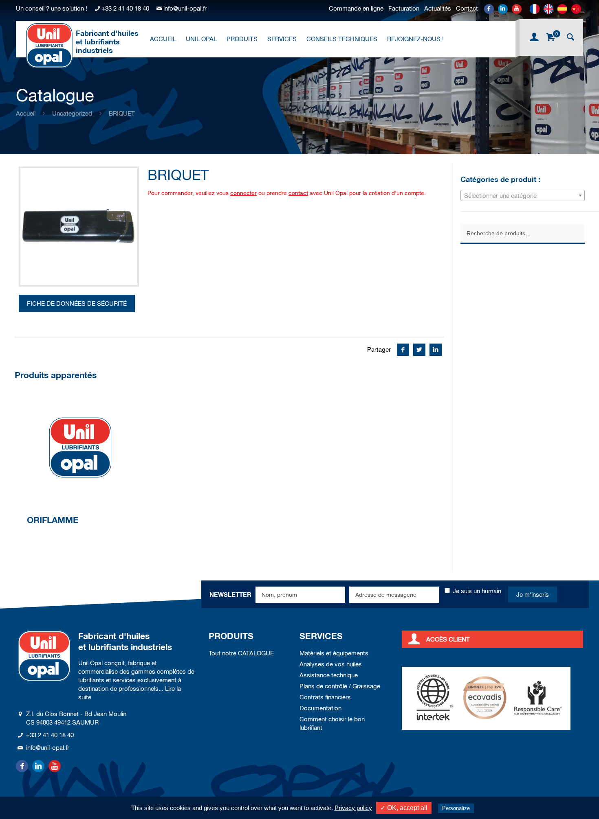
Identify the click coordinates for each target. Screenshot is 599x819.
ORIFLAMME (53, 520)
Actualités (437, 8)
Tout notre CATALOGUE (241, 653)
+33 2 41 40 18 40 (125, 8)
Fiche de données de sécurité (77, 303)
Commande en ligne (356, 8)
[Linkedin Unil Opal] (503, 9)
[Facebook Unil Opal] (489, 9)
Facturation (403, 8)
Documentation (320, 708)
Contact (467, 8)
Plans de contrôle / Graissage (340, 686)
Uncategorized (72, 113)
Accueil (25, 113)
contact (298, 193)
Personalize (456, 808)
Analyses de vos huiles (331, 664)
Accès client (448, 639)
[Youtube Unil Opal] (517, 9)
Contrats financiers (325, 697)
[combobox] (522, 195)
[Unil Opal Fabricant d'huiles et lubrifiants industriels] (49, 45)
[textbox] (522, 195)
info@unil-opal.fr (185, 8)
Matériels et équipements (334, 653)
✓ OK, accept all (403, 807)
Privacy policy (353, 807)
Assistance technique (329, 675)
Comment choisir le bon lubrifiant (332, 723)
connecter (243, 193)
